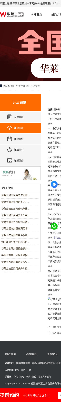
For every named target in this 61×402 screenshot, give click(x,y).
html (17, 370)
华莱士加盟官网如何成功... (15, 222)
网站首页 (36, 14)
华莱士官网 (19, 377)
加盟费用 (19, 128)
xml (24, 370)
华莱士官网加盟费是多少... (15, 248)
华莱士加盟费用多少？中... (15, 215)
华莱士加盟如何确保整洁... (15, 208)
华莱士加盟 (22, 85)
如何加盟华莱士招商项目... (15, 242)
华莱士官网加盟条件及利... (15, 235)
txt (30, 370)
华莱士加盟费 (44, 377)
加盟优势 (19, 160)
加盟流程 (19, 149)
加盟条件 (19, 138)
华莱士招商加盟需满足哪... (15, 228)
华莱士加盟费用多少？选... (15, 268)
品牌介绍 (19, 117)
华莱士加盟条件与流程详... (15, 195)
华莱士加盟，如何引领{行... (15, 255)
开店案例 (35, 85)
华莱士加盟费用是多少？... (15, 201)
